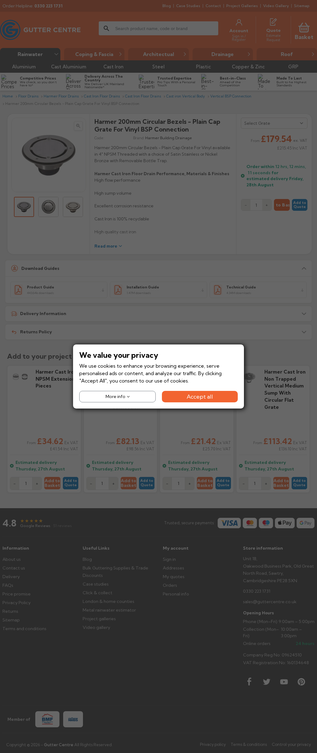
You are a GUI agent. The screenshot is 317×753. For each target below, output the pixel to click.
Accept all (200, 396)
